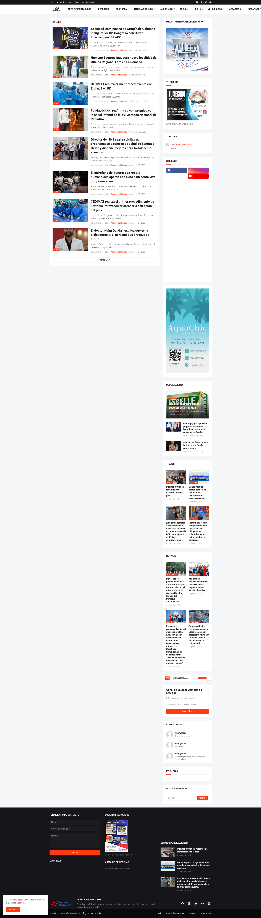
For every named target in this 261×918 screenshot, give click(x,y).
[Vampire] (198, 270)
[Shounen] (198, 252)
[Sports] (198, 258)
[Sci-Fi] (176, 246)
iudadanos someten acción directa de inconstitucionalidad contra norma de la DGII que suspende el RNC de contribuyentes (176, 531)
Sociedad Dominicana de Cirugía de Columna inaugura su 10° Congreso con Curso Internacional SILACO (123, 33)
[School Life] (198, 240)
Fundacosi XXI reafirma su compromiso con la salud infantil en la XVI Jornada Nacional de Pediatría (123, 115)
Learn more (22, 903)
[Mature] (176, 217)
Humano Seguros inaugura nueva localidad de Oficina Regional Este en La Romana (123, 60)
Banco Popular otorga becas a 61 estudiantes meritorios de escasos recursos (197, 493)
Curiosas (216, 9)
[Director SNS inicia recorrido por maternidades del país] (168, 852)
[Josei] (198, 199)
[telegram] (209, 903)
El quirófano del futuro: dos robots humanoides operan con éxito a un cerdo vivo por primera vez (123, 177)
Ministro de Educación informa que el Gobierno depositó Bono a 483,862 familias (198, 584)
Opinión (184, 9)
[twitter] (206, 2)
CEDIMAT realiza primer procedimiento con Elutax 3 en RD (122, 86)
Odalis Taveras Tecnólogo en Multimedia (82, 913)
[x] (176, 176)
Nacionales (166, 9)
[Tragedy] (176, 270)
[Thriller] (198, 264)
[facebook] (197, 2)
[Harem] (198, 187)
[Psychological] (198, 234)
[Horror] (198, 193)
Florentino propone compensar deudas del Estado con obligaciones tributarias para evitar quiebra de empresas (198, 531)
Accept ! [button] (13, 909)
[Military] (176, 229)
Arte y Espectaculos (79, 9)
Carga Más (104, 260)
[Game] (176, 187)
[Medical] (198, 223)
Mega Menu (235, 9)
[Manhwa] (176, 211)
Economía (121, 9)
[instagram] (201, 2)
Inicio (52, 2)
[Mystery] (176, 234)
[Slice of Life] (176, 258)
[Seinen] (198, 246)
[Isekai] (176, 199)
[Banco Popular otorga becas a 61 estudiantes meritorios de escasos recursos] (168, 866)
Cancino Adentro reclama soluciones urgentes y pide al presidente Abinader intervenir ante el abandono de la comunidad (199, 634)
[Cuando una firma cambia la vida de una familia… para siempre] (173, 446)
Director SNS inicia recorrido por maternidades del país (175, 491)
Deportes (103, 9)
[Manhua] (198, 205)
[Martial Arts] (198, 211)
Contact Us (90, 2)
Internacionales (143, 9)
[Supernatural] (176, 264)
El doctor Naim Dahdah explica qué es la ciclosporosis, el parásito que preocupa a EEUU (120, 235)
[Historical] (176, 193)
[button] (201, 9)
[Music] (198, 229)
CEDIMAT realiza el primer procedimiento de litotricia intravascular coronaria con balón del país (122, 206)
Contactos (79, 2)
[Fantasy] (198, 181)
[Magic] (176, 205)
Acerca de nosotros (64, 2)
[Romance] (176, 240)
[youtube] (210, 2)
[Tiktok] (176, 181)
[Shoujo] (176, 252)
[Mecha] (198, 217)
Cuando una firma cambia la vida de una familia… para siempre (195, 445)
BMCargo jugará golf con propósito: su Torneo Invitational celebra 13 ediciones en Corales (195, 427)
